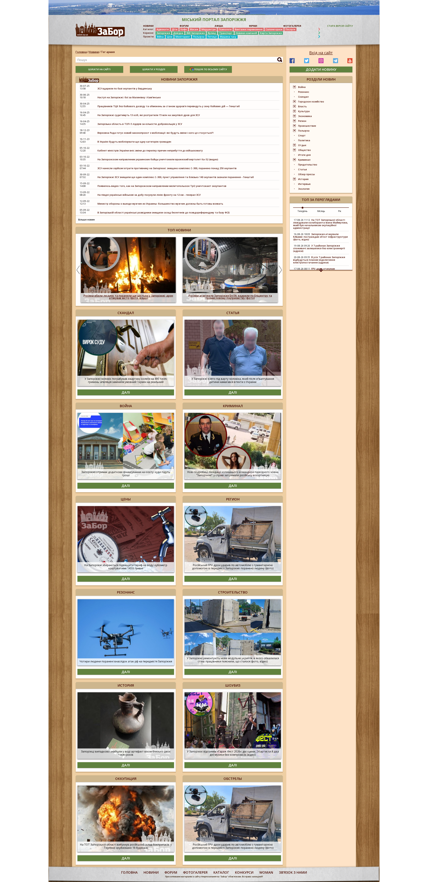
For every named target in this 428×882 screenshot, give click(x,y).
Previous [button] (78, 269)
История (303, 179)
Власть (302, 106)
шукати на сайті (99, 69)
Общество (304, 150)
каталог (221, 872)
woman (266, 872)
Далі (126, 392)
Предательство (307, 164)
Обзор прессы (306, 174)
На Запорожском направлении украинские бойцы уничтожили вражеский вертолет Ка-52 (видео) (157, 159)
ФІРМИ (253, 25)
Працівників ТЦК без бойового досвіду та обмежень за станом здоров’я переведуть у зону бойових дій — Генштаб (168, 106)
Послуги (290, 29)
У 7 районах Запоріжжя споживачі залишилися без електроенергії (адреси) (319, 248)
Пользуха (198, 36)
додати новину (321, 69)
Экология (303, 188)
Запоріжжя (163, 33)
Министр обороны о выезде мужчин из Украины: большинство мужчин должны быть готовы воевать (160, 203)
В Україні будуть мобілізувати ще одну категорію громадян (134, 141)
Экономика (305, 116)
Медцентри (208, 29)
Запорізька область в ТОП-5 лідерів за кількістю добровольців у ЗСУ (139, 124)
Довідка (178, 33)
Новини (94, 51)
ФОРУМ (184, 25)
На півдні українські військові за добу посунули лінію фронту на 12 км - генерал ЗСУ (149, 194)
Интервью (304, 184)
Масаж (194, 29)
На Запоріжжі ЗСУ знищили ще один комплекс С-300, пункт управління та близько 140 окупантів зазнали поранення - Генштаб (175, 177)
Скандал (303, 96)
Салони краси (274, 29)
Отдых (302, 145)
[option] (128, 270)
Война (302, 87)
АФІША (219, 25)
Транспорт (226, 33)
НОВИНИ (148, 25)
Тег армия (108, 51)
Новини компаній (246, 33)
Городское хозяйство (311, 101)
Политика (304, 140)
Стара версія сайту (340, 25)
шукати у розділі (153, 69)
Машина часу (228, 36)
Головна (81, 51)
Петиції (212, 36)
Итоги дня (304, 154)
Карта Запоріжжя (271, 33)
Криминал (304, 159)
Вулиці (212, 33)
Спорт (302, 135)
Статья (302, 169)
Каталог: (148, 29)
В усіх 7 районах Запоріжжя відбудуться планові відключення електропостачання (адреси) (319, 260)
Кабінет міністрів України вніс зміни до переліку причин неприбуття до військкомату (150, 150)
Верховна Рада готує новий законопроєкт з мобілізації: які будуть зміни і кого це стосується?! (155, 132)
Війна (160, 36)
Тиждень (302, 211)
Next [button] (280, 269)
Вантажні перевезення (248, 29)
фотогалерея (195, 872)
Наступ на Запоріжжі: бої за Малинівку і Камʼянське (129, 97)
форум (171, 872)
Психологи (225, 29)
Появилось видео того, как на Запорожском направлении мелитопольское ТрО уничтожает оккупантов (161, 186)
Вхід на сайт (321, 52)
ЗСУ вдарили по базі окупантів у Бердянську (124, 88)
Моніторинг (183, 36)
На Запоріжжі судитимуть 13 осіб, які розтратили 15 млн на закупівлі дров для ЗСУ (148, 115)
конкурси (244, 872)
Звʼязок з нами (293, 872)
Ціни (169, 36)
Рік (339, 211)
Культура (304, 111)
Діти (174, 29)
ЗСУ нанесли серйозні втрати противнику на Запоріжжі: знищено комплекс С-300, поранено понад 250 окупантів (167, 168)
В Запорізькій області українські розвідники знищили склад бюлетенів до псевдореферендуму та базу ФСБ (163, 212)
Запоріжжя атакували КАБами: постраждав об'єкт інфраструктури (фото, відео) (320, 236)
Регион (302, 121)
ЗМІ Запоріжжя (195, 33)
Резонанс (303, 91)
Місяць (321, 211)
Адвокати (163, 29)
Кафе (184, 29)
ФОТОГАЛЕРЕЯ (292, 25)
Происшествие (307, 125)
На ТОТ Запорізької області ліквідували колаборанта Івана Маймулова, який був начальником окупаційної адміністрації (320, 223)
